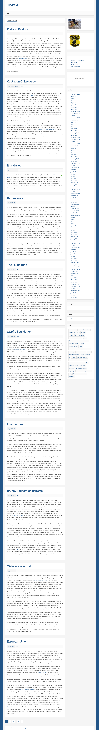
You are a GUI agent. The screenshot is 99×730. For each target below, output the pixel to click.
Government (72, 340)
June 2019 (73, 124)
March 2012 (74, 280)
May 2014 (73, 230)
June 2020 (73, 100)
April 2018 (74, 154)
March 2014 (74, 234)
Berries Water (15, 198)
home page (72, 351)
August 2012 (74, 273)
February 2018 (75, 159)
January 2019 (74, 135)
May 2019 (73, 126)
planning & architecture (81, 368)
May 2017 (73, 176)
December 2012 (75, 267)
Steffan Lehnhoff (23, 58)
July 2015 (73, 219)
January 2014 (74, 239)
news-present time (84, 362)
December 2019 (75, 111)
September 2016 (75, 193)
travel (74, 373)
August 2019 (74, 120)
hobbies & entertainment (75, 349)
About (8, 13)
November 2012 (75, 269)
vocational (71, 376)
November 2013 (75, 243)
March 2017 (74, 180)
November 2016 (75, 189)
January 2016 (74, 206)
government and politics (82, 340)
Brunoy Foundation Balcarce (25, 491)
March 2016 (74, 202)
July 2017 (73, 172)
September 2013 (75, 247)
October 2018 (74, 141)
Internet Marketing (85, 354)
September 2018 (75, 144)
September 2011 (75, 290)
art (78, 329)
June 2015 (73, 221)
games (84, 338)
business (88, 329)
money (81, 360)
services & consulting (81, 371)
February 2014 (75, 236)
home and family (86, 349)
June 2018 (73, 150)
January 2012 (74, 282)
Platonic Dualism (17, 29)
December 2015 (75, 208)
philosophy (71, 368)
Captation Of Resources (22, 81)
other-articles (83, 365)
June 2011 (73, 295)
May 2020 (73, 103)
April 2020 (74, 105)
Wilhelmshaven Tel (19, 566)
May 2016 (73, 200)
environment (72, 338)
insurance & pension (81, 351)
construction (72, 332)
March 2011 (74, 297)
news (86, 360)
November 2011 (75, 286)
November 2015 (75, 211)
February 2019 (75, 133)
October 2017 (74, 165)
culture (78, 332)
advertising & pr (73, 329)
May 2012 (73, 275)
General (73, 308)
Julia (22, 34)
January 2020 (74, 109)
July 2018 (73, 148)
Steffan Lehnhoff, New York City (48, 129)
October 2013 (74, 245)
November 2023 (75, 94)
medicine (85, 357)
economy (83, 332)
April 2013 (74, 258)
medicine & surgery (73, 360)
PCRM (31, 95)
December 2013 (75, 241)
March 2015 (74, 228)
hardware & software (74, 343)
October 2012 (74, 271)
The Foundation (17, 265)
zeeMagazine (25, 728)
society (89, 371)
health (82, 343)
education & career (79, 335)
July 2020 (73, 98)
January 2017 (74, 185)
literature (73, 357)
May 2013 (73, 256)
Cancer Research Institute (41, 580)
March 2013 (74, 260)
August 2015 (74, 217)
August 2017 (74, 170)
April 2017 (74, 178)
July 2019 (73, 122)
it (69, 357)
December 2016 (75, 187)
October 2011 (74, 288)
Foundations (15, 424)
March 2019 (74, 131)
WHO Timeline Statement (27, 689)
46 (18, 721)
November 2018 (75, 139)
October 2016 (74, 191)
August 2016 (74, 195)
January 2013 (74, 265)
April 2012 (74, 278)
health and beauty (73, 346)
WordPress (16, 728)
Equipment (79, 338)
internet (89, 351)
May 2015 (73, 224)
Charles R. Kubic (41, 672)
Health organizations (18, 515)
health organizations (20, 350)
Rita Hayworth (16, 165)
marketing (79, 357)
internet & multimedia (74, 354)
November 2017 (75, 163)
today (70, 373)
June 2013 (73, 254)
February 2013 (75, 262)
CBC (17, 549)
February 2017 (75, 182)
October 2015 (74, 213)
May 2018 (73, 152)
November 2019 (75, 113)
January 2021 (74, 96)
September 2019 (75, 118)
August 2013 (74, 249)
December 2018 (75, 137)
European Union (17, 641)
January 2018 (74, 161)
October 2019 (74, 115)
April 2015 (74, 226)
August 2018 (74, 146)
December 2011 (75, 284)
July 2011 (73, 293)
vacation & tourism (82, 373)
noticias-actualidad (73, 365)
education (71, 335)
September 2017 (75, 167)
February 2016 (75, 204)
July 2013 (73, 252)
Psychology (72, 371)
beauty (82, 329)
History (80, 346)
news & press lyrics (73, 362)
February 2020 (75, 107)
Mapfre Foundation (19, 332)
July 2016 (73, 198)
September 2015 (75, 215)
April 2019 (74, 128)
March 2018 (74, 157)
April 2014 (74, 232)
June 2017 (73, 174)
